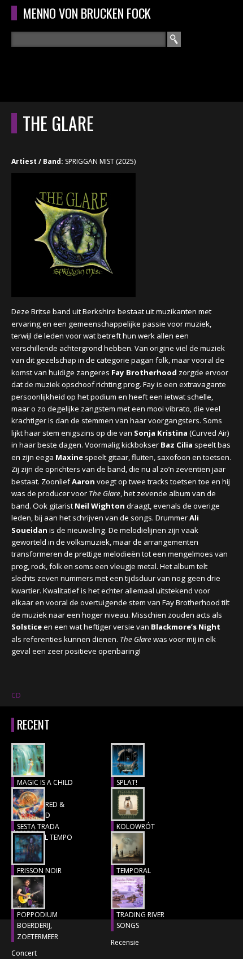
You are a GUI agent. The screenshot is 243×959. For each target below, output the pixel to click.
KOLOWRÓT (135, 826)
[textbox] (88, 39)
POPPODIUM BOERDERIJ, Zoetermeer (37, 925)
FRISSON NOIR (39, 870)
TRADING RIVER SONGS (140, 920)
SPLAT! (126, 782)
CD (16, 695)
